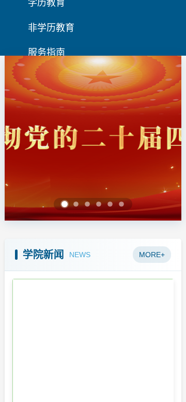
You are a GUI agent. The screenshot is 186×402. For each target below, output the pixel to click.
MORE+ (152, 254)
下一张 (159, 138)
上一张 (27, 138)
